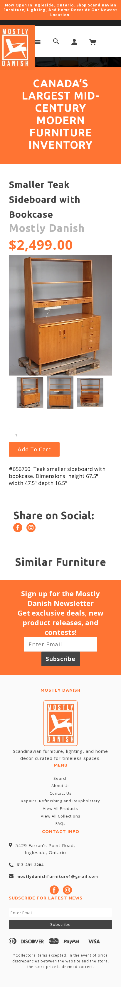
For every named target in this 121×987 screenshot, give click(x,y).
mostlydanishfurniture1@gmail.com (57, 876)
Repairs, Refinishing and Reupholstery (60, 800)
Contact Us (61, 793)
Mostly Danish (47, 228)
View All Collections (60, 816)
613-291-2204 (29, 864)
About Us (60, 785)
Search (60, 778)
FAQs (61, 823)
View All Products (60, 808)
